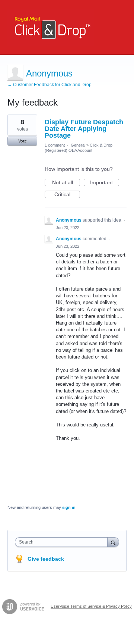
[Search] (113, 542)
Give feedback (46, 559)
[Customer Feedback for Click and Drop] (50, 27)
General (78, 145)
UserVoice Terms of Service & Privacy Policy (91, 606)
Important (104, 182)
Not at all (66, 182)
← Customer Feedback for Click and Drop (49, 84)
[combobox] (63, 542)
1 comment (55, 145)
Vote (22, 141)
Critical (67, 194)
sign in (69, 507)
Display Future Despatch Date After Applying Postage (84, 128)
